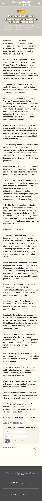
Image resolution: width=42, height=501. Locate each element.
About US (21, 475)
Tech (26, 473)
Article (8, 473)
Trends (21, 11)
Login (7, 441)
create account (17, 441)
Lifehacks (32, 473)
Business (20, 473)
